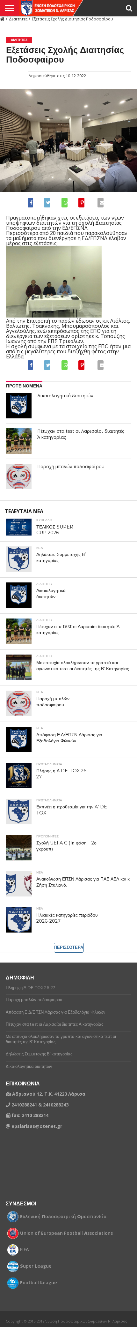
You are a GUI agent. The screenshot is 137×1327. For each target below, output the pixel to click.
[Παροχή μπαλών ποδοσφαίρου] (19, 476)
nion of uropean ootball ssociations (66, 1233)
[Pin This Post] (81, 202)
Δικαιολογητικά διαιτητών (65, 396)
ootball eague (38, 1283)
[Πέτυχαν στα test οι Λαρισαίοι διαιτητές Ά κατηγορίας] (19, 441)
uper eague (36, 1266)
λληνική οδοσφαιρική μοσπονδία (63, 1216)
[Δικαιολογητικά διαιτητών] (19, 405)
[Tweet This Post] (47, 202)
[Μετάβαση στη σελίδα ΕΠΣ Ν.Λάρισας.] (2, 18)
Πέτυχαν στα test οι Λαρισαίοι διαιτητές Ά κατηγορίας (81, 434)
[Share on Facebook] (32, 202)
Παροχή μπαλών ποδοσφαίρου (71, 466)
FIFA (24, 1249)
